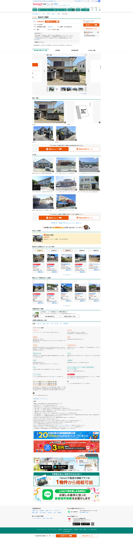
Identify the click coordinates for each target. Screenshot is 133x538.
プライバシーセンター (52, 529)
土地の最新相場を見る (50, 316)
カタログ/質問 (84, 10)
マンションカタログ (36, 518)
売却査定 (78, 10)
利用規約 (60, 529)
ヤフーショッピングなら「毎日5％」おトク (61, 5)
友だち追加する (74, 511)
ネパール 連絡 (95, 1)
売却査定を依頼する (70, 316)
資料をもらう (92, 25)
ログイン (48, 5)
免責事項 (76, 529)
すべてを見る (84, 93)
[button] (39, 70)
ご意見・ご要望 (82, 529)
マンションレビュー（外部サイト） (64, 425)
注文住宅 (70, 10)
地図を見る (51, 26)
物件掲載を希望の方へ (68, 529)
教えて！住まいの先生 (48, 518)
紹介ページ (55, 376)
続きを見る (37, 39)
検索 (99, 1)
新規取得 (56, 3)
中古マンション (49, 10)
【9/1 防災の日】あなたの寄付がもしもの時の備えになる (44, 1)
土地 (73, 10)
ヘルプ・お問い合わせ (92, 529)
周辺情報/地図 (74, 50)
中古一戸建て (63, 10)
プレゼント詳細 (76, 377)
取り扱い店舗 (92, 50)
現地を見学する (92, 28)
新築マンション (41, 10)
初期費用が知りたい (52, 21)
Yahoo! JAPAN (78, 1)
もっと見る (65, 274)
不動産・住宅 (35, 510)
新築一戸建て (57, 10)
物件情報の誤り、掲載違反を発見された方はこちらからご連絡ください (66, 223)
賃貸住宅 (35, 10)
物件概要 (57, 50)
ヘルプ (82, 1)
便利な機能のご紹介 (84, 512)
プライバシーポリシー (41, 529)
